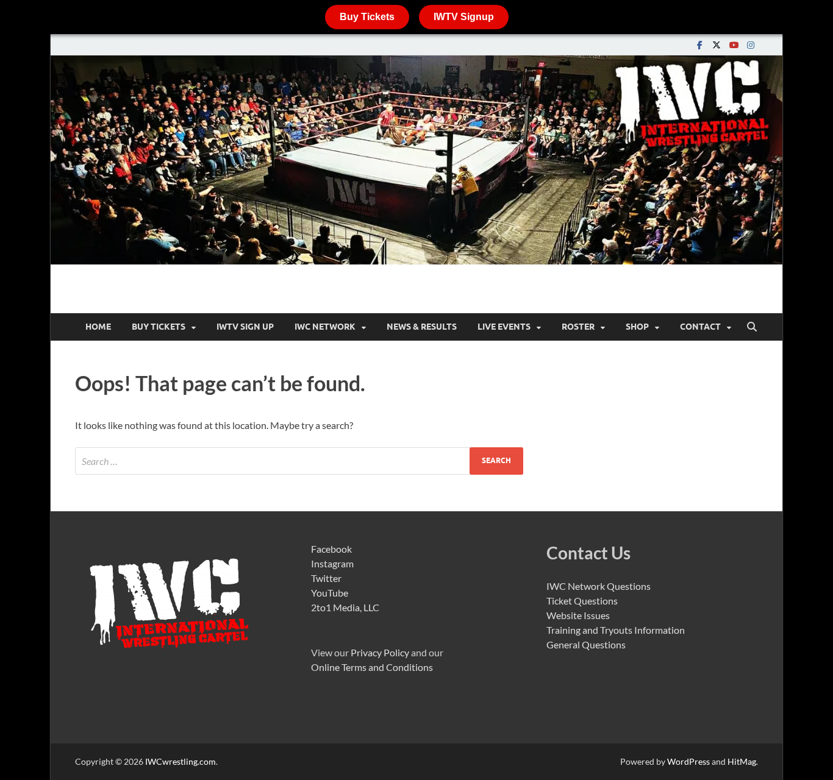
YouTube (329, 592)
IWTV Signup (464, 17)
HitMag (742, 761)
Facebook (331, 549)
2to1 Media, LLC (345, 607)
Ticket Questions (582, 600)
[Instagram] (750, 44)
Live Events (504, 327)
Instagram (332, 563)
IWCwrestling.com (180, 761)
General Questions (586, 644)
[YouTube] (733, 44)
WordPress (688, 761)
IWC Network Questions (598, 586)
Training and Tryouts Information (615, 630)
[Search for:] (299, 461)
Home (98, 327)
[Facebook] (699, 44)
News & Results (422, 327)
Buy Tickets (367, 17)
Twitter (326, 578)
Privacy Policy (380, 652)
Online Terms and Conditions (372, 667)
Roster (578, 327)
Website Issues (578, 615)
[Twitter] (716, 44)
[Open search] (752, 327)
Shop (637, 327)
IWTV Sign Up (245, 327)
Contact (700, 327)
